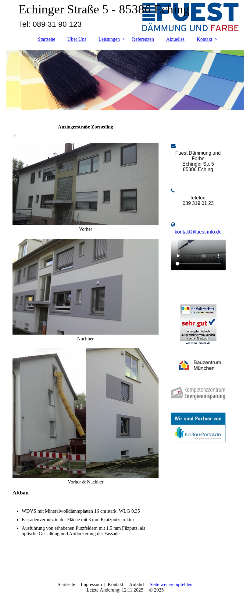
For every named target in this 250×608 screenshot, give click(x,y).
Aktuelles (175, 39)
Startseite (46, 39)
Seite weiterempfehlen (171, 584)
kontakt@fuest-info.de (198, 231)
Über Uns (76, 39)
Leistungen (109, 39)
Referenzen (143, 39)
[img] (125, 80)
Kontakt (204, 39)
